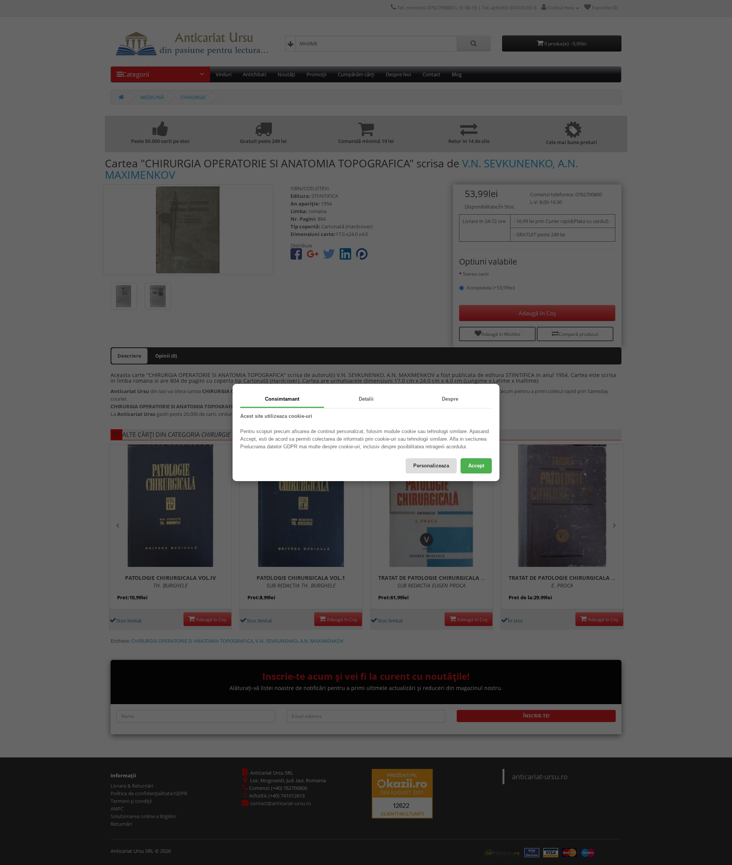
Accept (476, 466)
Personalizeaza (431, 466)
